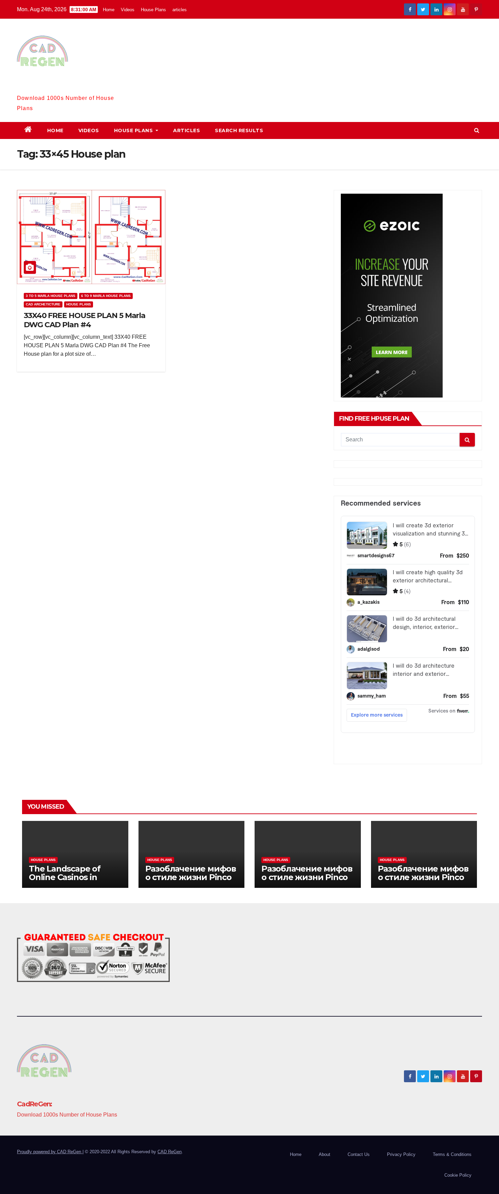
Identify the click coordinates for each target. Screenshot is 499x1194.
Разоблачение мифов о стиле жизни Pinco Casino (190, 877)
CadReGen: (34, 87)
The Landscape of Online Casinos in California (64, 877)
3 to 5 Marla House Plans (50, 296)
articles (179, 9)
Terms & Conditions (452, 1154)
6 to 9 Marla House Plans (106, 296)
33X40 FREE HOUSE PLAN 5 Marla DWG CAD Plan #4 (84, 320)
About (324, 1154)
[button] (476, 130)
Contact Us (359, 1154)
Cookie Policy (458, 1175)
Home (108, 9)
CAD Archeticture (43, 304)
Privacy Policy (401, 1154)
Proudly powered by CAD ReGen (49, 1151)
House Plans (153, 9)
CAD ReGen (170, 1151)
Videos (127, 9)
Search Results (239, 130)
